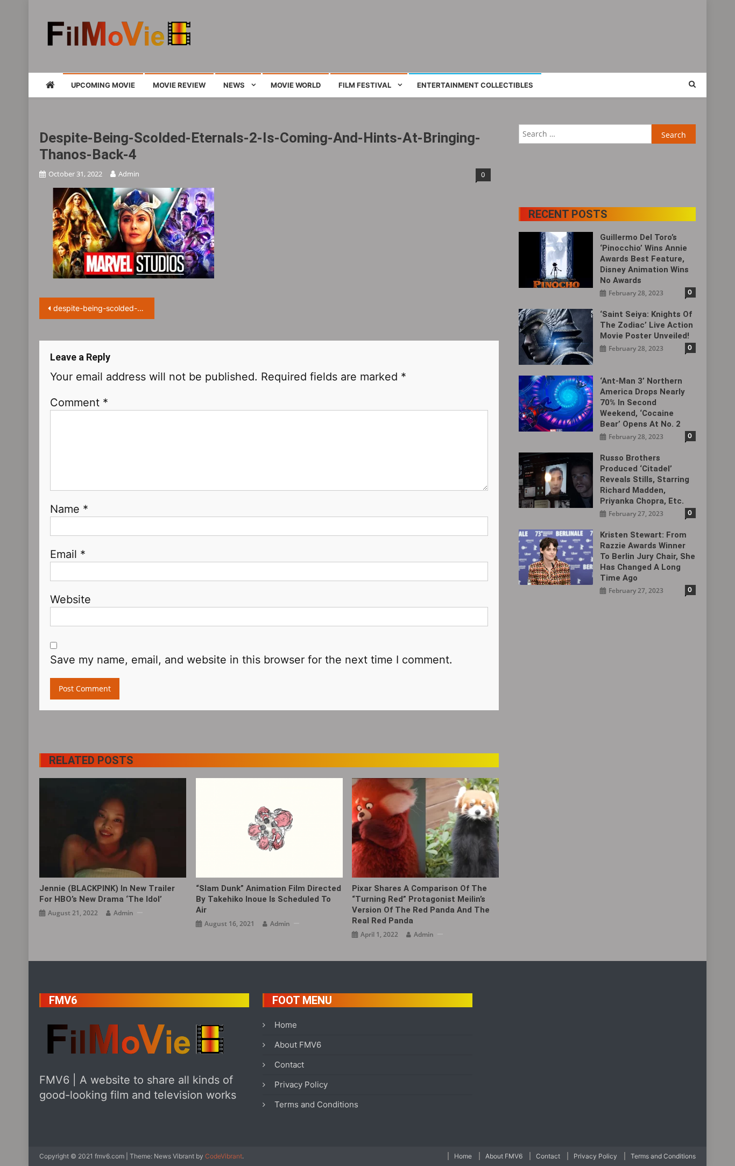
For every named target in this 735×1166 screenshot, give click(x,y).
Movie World (296, 85)
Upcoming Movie (103, 85)
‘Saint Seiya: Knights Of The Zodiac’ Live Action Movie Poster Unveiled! (646, 325)
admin (128, 174)
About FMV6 (297, 1045)
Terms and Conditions (316, 1104)
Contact (289, 1064)
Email (68, 554)
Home (285, 1025)
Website (70, 599)
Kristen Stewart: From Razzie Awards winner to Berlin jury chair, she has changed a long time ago (647, 556)
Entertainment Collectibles (475, 85)
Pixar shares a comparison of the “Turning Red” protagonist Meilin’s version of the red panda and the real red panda (421, 904)
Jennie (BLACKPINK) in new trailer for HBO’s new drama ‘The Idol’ (107, 894)
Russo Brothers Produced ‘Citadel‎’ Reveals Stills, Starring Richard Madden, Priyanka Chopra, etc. (644, 479)
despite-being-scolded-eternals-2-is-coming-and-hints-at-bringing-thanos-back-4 (103, 308)
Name (69, 509)
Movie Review (179, 85)
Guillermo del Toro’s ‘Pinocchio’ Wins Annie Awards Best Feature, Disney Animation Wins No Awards (644, 258)
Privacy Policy (301, 1084)
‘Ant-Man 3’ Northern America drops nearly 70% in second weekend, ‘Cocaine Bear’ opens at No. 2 (642, 402)
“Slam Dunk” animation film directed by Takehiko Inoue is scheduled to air (268, 899)
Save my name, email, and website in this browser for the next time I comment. (251, 659)
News (234, 85)
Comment (79, 402)
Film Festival (364, 85)
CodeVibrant (223, 1156)
